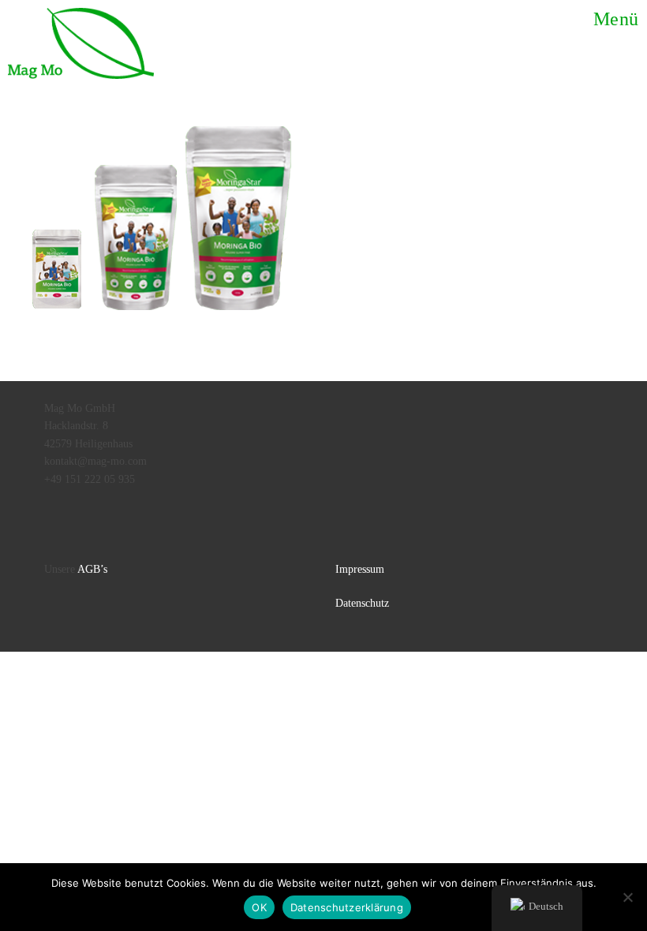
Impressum (359, 569)
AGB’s (92, 569)
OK (259, 907)
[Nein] (627, 897)
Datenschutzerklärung (346, 907)
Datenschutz (362, 603)
